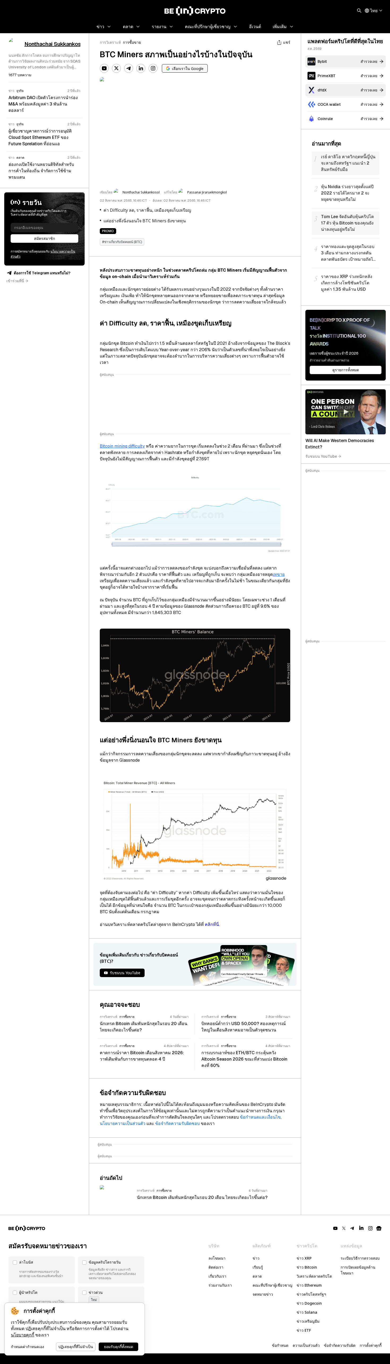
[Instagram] (153, 68)
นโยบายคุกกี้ (22, 1335)
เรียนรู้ (258, 1267)
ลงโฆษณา (217, 1258)
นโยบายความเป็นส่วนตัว (122, 1123)
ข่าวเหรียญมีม (308, 1321)
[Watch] (345, 411)
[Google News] (379, 1228)
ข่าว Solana (307, 1312)
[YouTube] (104, 68)
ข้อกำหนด (280, 1345)
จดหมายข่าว (263, 1294)
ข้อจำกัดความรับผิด (340, 1345)
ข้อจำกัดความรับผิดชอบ (177, 1123)
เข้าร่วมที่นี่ (15, 281)
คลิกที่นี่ (212, 924)
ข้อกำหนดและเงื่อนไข (260, 1117)
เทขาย (279, 574)
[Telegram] (128, 68)
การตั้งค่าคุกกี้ (371, 1345)
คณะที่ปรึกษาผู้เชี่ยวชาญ (272, 1285)
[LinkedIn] (140, 68)
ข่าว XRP (304, 1258)
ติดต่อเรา (216, 1267)
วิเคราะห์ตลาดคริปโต (314, 1276)
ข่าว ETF (304, 1330)
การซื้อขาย (132, 42)
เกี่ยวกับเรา (217, 1276)
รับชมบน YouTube (321, 456)
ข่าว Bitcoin (307, 1267)
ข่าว (256, 1258)
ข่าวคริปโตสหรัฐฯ (311, 1294)
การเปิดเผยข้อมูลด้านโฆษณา (358, 1270)
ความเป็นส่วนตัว (306, 1345)
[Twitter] (116, 68)
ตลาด (257, 1276)
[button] (41, 1269)
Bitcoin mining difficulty (122, 446)
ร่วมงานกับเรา (220, 1285)
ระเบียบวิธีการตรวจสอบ (360, 1258)
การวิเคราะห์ (110, 42)
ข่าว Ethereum (309, 1285)
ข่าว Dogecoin (309, 1303)
